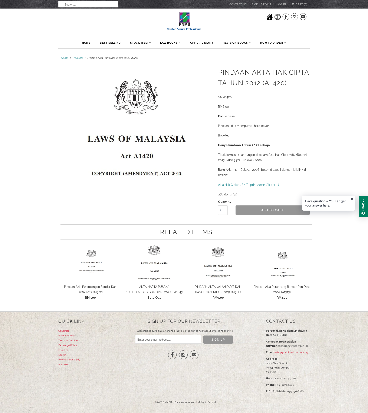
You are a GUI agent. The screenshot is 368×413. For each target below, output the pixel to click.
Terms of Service (68, 340)
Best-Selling (110, 42)
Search (62, 354)
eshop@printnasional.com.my (291, 352)
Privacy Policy (66, 335)
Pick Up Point (262, 4)
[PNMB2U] (184, 22)
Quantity (224, 202)
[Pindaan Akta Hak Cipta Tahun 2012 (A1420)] (136, 132)
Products (77, 57)
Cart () (301, 4)
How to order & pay (69, 359)
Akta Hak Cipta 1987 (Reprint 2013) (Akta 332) (248, 184)
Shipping (63, 349)
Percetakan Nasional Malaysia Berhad (195, 402)
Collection (64, 330)
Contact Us (238, 4)
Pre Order (63, 364)
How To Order (271, 42)
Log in (281, 4)
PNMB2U (168, 402)
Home (86, 42)
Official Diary (201, 42)
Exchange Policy (67, 345)
